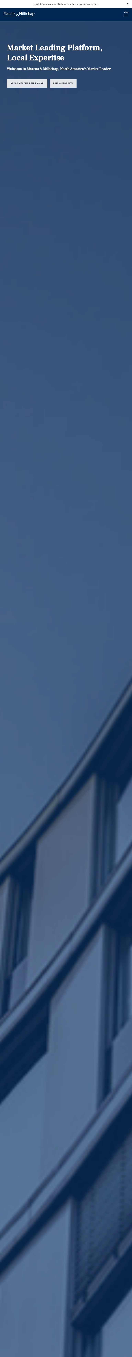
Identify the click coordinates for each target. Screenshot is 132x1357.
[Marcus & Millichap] (19, 14)
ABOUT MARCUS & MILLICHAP (27, 83)
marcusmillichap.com (58, 4)
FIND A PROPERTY (63, 83)
